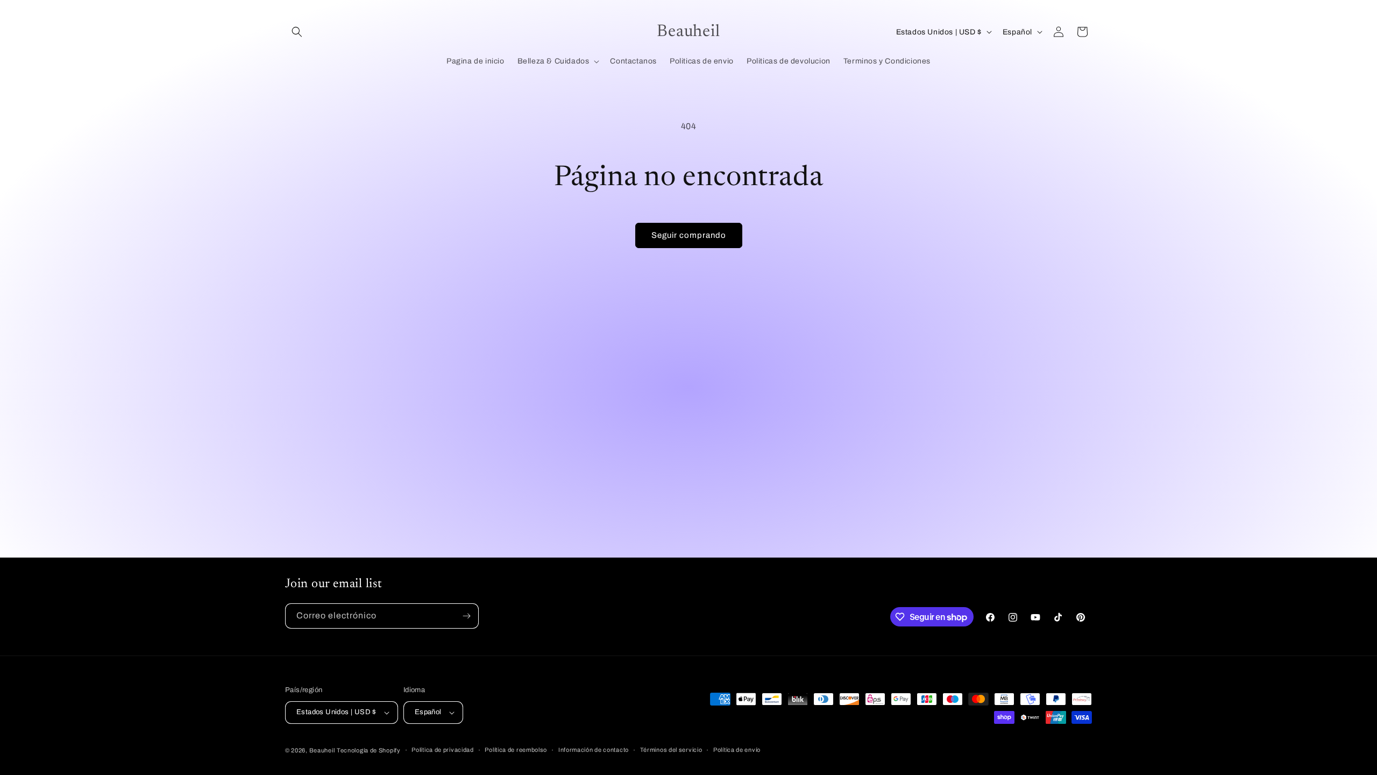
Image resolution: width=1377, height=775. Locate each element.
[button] (297, 32)
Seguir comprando (688, 235)
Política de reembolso (516, 749)
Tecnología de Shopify (369, 750)
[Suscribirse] (466, 616)
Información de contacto (593, 749)
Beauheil (322, 750)
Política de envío (737, 749)
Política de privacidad (442, 749)
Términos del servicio (671, 749)
